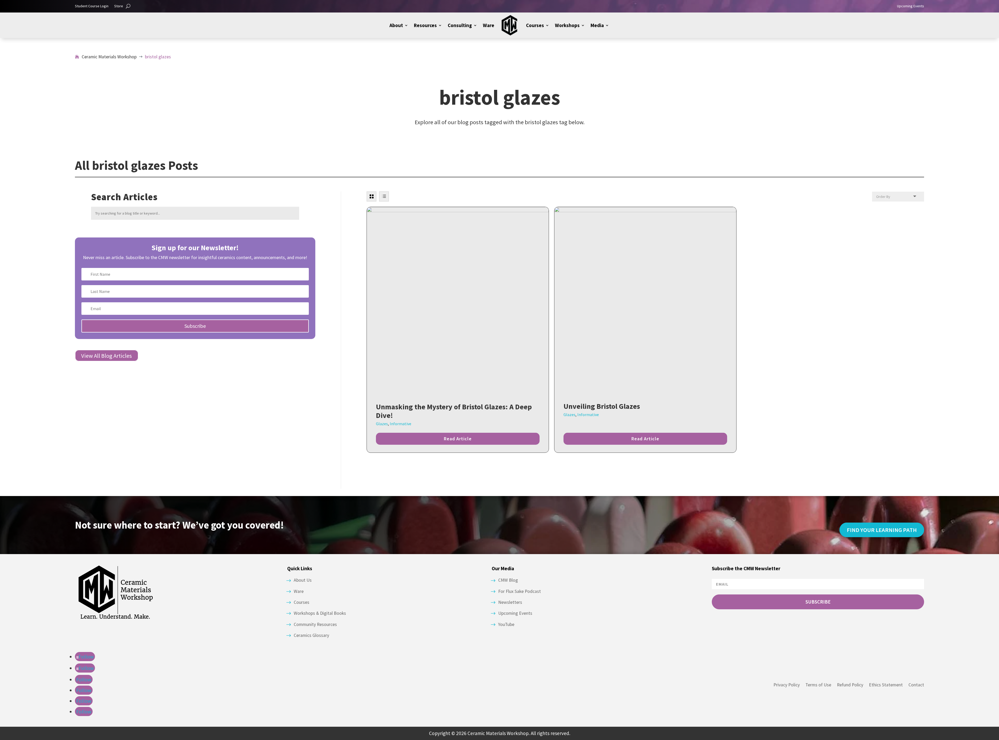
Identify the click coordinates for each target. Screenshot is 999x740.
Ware (488, 25)
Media (597, 25)
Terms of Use (818, 685)
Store (118, 6)
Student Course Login (91, 6)
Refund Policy (850, 685)
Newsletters (510, 602)
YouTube (506, 624)
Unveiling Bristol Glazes (601, 406)
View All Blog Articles (106, 355)
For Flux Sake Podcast (519, 591)
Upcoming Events (910, 6)
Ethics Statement (886, 685)
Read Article (458, 439)
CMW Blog (508, 580)
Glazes (382, 423)
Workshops (567, 25)
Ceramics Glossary (311, 635)
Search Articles (124, 197)
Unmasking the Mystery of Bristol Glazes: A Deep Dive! (454, 411)
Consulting (460, 25)
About (396, 25)
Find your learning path (882, 530)
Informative (400, 423)
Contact (916, 685)
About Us (303, 580)
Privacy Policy (786, 685)
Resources (425, 25)
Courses (535, 25)
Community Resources (315, 624)
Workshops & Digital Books (320, 613)
